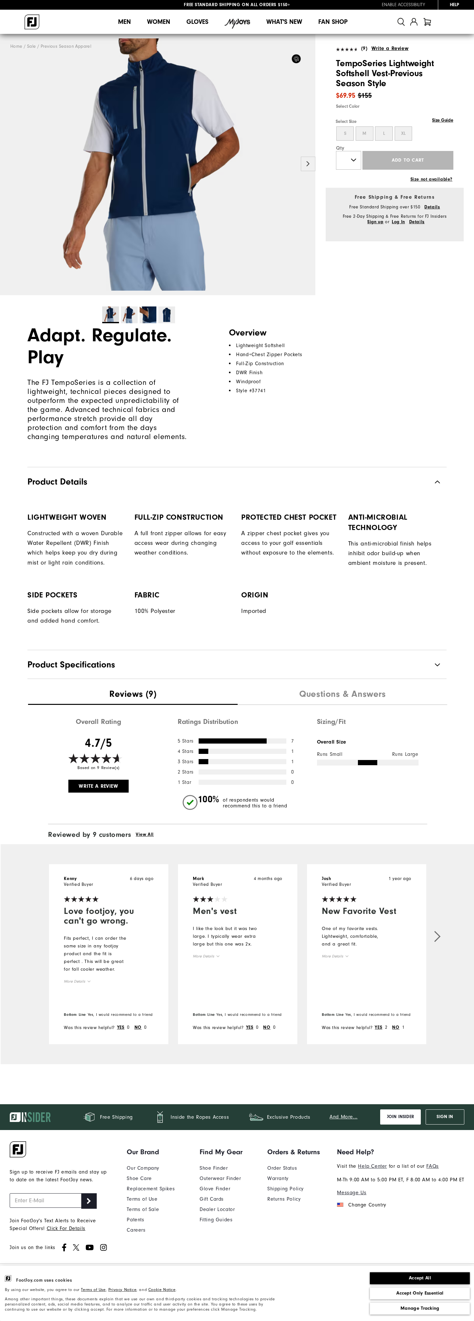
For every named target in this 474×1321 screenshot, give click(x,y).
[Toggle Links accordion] (151, 1152)
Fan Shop (333, 21)
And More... (344, 1117)
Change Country (367, 1205)
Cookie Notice (162, 1289)
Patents (135, 1220)
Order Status (282, 1168)
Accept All (420, 1278)
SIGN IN (445, 1116)
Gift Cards (212, 1199)
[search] (401, 22)
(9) (364, 48)
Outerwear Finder (220, 1178)
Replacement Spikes (151, 1189)
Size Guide (442, 120)
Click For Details (66, 1228)
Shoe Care (139, 1178)
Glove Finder (215, 1189)
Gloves (197, 21)
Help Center (372, 1166)
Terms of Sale (143, 1209)
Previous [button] (7, 164)
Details (432, 207)
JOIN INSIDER (400, 1116)
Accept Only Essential (419, 1293)
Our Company (143, 1168)
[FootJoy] (32, 22)
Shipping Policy (285, 1189)
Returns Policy (284, 1199)
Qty (340, 148)
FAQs (432, 1166)
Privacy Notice (122, 1289)
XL (403, 133)
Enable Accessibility (403, 4)
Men (124, 21)
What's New (284, 21)
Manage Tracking (419, 1308)
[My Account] (414, 22)
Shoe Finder (214, 1168)
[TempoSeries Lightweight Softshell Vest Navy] (157, 164)
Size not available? (431, 179)
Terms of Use (93, 1289)
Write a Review (390, 48)
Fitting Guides (216, 1220)
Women (158, 21)
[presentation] (133, 695)
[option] (157, 164)
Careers (136, 1230)
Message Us (351, 1193)
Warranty (278, 1178)
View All (145, 834)
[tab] (427, 22)
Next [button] (308, 164)
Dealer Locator (217, 1209)
